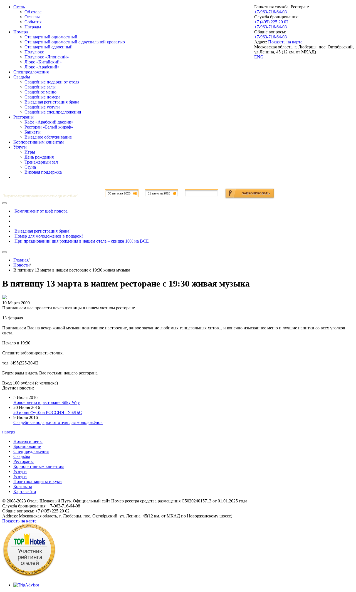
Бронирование (27, 446)
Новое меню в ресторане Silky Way (46, 402)
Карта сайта (24, 491)
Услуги (20, 471)
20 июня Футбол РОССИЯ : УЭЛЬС (47, 412)
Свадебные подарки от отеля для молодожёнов (58, 422)
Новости (21, 265)
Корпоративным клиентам (38, 466)
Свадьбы (21, 456)
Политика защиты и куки (37, 481)
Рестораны (23, 461)
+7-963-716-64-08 (270, 11)
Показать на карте (285, 42)
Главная (20, 260)
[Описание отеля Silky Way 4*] (29, 575)
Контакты (22, 486)
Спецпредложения (31, 451)
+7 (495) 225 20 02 (271, 21)
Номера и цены (28, 441)
